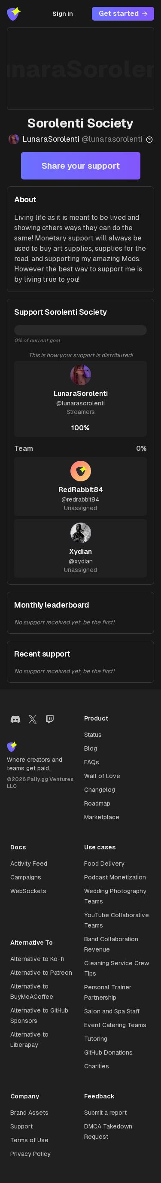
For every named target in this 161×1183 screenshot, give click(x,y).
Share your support (81, 165)
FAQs (91, 762)
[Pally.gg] (14, 14)
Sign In (62, 13)
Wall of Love (102, 775)
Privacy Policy (30, 1153)
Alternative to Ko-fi (37, 958)
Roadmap (97, 803)
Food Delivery (104, 863)
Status (93, 734)
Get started (119, 13)
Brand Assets (29, 1112)
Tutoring (95, 1038)
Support (21, 1126)
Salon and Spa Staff (112, 1011)
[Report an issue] (149, 139)
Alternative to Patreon (41, 972)
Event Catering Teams (115, 1025)
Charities (96, 1066)
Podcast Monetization (115, 877)
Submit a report (105, 1112)
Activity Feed (28, 863)
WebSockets (28, 891)
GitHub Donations (108, 1052)
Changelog (99, 789)
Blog (90, 748)
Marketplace (101, 817)
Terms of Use (29, 1140)
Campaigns (25, 877)
